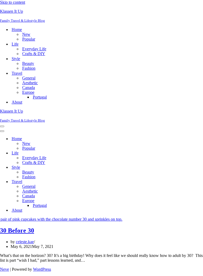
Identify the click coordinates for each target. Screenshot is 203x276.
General (28, 78)
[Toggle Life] (92, 153)
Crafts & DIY (33, 53)
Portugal (40, 97)
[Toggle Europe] (92, 201)
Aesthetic (30, 83)
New (26, 34)
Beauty (28, 63)
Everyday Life (34, 49)
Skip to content (12, 2)
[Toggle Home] (92, 139)
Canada (28, 87)
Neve (4, 269)
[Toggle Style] (92, 167)
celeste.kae (25, 241)
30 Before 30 (17, 230)
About (17, 102)
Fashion (28, 68)
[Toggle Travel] (92, 182)
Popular (28, 39)
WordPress (42, 269)
